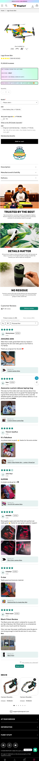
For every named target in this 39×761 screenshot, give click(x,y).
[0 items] (37, 6)
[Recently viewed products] (36, 378)
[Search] (6, 6)
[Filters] (8, 323)
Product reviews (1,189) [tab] (10, 318)
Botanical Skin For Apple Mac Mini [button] (17, 602)
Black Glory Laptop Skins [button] (15, 560)
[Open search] (3, 323)
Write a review (29, 308)
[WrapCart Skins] (19, 5)
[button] (37, 386)
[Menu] (2, 6)
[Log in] (33, 6)
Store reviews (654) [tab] (28, 318)
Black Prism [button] (11, 655)
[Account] (15, 760)
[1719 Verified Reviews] (19, 160)
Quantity (3, 88)
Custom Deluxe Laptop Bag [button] (15, 420)
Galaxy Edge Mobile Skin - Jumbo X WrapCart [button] (21, 462)
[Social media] (36, 382)
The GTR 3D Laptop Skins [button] (15, 504)
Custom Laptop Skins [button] (14, 371)
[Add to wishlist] (15, 679)
